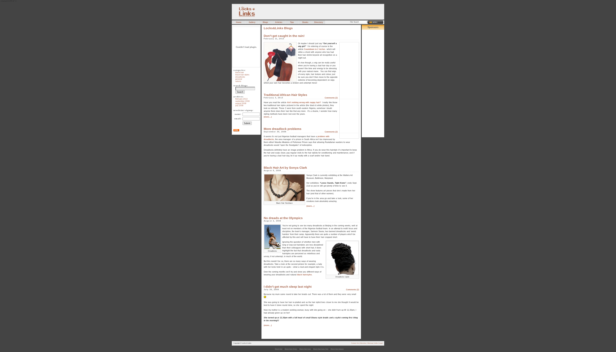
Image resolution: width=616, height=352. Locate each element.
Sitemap (370, 343)
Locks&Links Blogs (278, 28)
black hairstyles (304, 275)
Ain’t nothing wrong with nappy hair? (304, 102)
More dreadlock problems (282, 129)
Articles (278, 22)
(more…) (268, 117)
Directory (318, 22)
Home (238, 22)
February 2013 (241, 99)
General (238, 79)
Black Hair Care (305, 349)
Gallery (252, 22)
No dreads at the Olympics (283, 218)
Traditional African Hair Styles (285, 95)
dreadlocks (240, 77)
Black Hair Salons (337, 349)
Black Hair (239, 72)
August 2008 (240, 103)
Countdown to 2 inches (315, 49)
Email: (237, 119)
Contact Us (355, 343)
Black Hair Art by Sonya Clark (285, 167)
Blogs (265, 22)
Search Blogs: (240, 86)
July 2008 (239, 105)
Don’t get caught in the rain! (284, 36)
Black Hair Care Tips (320, 349)
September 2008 (242, 101)
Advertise (363, 343)
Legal (381, 343)
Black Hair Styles (242, 75)
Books (305, 22)
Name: (238, 114)
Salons (238, 81)
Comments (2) (331, 98)
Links (376, 343)
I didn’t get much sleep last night (288, 286)
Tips (292, 22)
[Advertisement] (325, 11)
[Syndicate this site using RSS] (236, 131)
